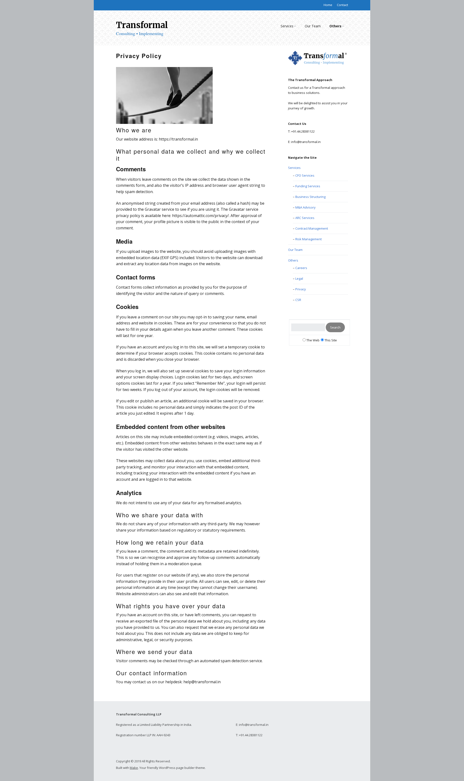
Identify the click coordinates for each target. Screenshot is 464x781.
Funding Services (307, 186)
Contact (342, 5)
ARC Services (304, 218)
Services (287, 26)
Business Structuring (310, 197)
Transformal (142, 25)
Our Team (313, 26)
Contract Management (311, 228)
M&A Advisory (305, 207)
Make (134, 768)
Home (328, 5)
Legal (299, 278)
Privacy (300, 289)
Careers (301, 268)
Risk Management (308, 239)
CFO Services (304, 175)
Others (335, 26)
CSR (298, 300)
